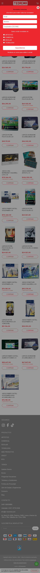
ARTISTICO (9, 35)
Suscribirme (20, 48)
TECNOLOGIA (9, 43)
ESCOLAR (8, 40)
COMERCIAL (9, 37)
